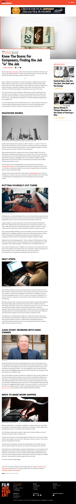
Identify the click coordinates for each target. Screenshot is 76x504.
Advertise (55, 488)
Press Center (16, 497)
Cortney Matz (59, 88)
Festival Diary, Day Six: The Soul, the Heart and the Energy (64, 83)
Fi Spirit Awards (36, 486)
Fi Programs (35, 489)
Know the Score (9, 51)
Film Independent (6, 53)
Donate (54, 486)
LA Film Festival (58, 79)
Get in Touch (15, 494)
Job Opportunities (16, 496)
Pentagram (44, 500)
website (41, 466)
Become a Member (57, 485)
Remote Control (6, 387)
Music (16, 51)
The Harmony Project (8, 166)
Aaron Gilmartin (8, 67)
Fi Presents (35, 488)
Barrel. (51, 500)
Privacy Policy (34, 500)
